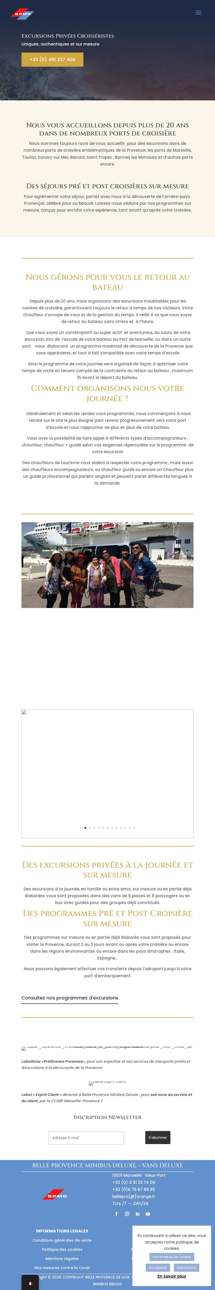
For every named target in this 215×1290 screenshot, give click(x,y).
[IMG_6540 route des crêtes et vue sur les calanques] (108, 836)
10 (121, 828)
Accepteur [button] (158, 1267)
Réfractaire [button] (186, 1267)
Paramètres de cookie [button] (172, 1256)
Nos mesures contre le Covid (62, 1267)
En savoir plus (172, 1276)
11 (125, 828)
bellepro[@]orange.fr (133, 1196)
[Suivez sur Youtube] (148, 1214)
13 (134, 828)
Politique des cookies (62, 1249)
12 (130, 828)
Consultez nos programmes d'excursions (70, 998)
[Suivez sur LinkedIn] (137, 1214)
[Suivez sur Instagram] (127, 1214)
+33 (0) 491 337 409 (52, 59)
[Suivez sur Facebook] (116, 1214)
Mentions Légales (62, 1258)
